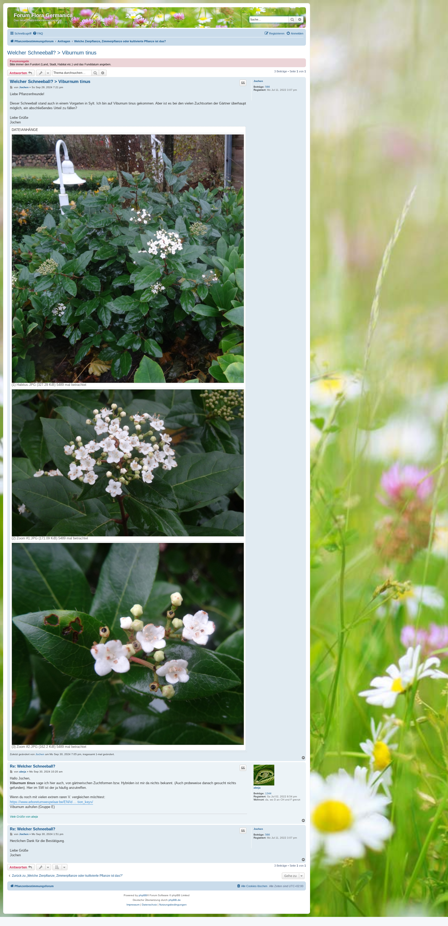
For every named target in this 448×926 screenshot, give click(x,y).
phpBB (143, 895)
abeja (257, 787)
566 (267, 86)
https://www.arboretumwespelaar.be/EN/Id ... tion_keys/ (51, 802)
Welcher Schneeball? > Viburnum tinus (51, 52)
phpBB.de (175, 900)
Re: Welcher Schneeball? (32, 766)
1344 (268, 793)
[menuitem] (38, 33)
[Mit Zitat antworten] (243, 83)
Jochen (258, 81)
